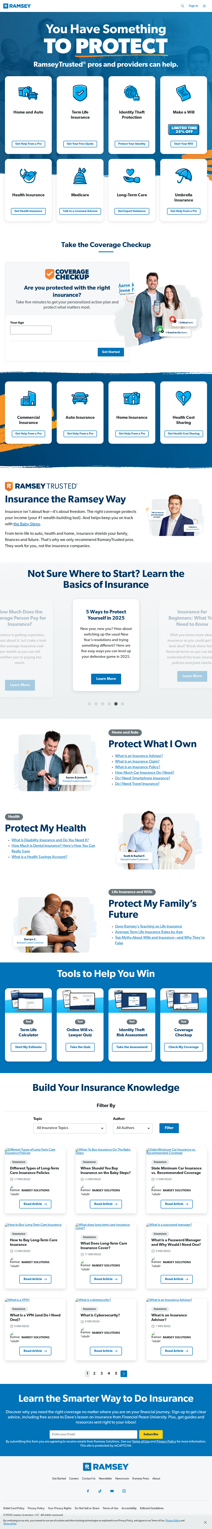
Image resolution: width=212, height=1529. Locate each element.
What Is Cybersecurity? (100, 1315)
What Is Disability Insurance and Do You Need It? (50, 840)
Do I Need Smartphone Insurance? (142, 778)
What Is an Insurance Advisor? (139, 756)
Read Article (33, 1204)
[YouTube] (112, 1491)
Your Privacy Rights (59, 1508)
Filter (169, 1128)
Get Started (59, 1478)
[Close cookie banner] (205, 1522)
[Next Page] (123, 1373)
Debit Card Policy (13, 1508)
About (156, 1478)
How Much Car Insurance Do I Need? (144, 773)
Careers (74, 1478)
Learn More (192, 679)
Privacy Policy (166, 1441)
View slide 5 (116, 703)
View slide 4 (109, 703)
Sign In (193, 6)
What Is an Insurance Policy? (137, 767)
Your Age (17, 322)
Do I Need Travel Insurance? (137, 784)
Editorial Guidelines (152, 1508)
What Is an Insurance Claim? (137, 762)
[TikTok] (100, 1491)
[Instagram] (124, 1491)
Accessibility (129, 1508)
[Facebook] (88, 1491)
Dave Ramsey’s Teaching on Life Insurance (148, 927)
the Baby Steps (26, 524)
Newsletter (105, 1478)
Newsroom (122, 1478)
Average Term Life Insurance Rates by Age (149, 932)
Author (119, 1119)
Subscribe (150, 1434)
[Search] (182, 6)
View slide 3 (102, 703)
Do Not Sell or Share (87, 1508)
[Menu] (204, 6)
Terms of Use (141, 1441)
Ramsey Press (140, 1478)
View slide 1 (89, 703)
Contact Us (88, 1478)
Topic (37, 1119)
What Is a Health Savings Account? (39, 857)
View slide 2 (96, 703)
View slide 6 (122, 703)
